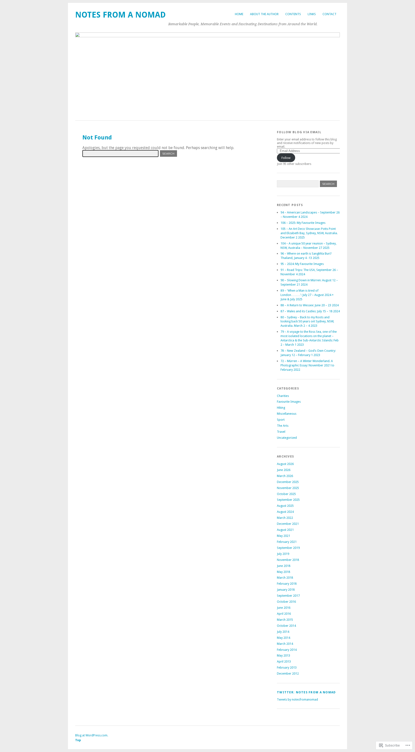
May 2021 (283, 536)
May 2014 (283, 637)
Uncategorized (287, 437)
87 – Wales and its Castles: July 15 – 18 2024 (310, 311)
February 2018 (287, 583)
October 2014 (286, 625)
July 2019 (283, 554)
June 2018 (283, 566)
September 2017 (288, 595)
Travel (281, 431)
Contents (293, 14)
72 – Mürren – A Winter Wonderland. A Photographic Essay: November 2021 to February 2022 (307, 365)
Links (312, 14)
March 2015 (285, 619)
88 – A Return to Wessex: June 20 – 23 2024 (310, 305)
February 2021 (287, 542)
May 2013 (283, 655)
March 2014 (285, 643)
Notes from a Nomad (120, 14)
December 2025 (288, 482)
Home (239, 14)
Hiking (281, 407)
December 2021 (288, 524)
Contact (329, 14)
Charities (283, 396)
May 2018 (283, 572)
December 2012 (288, 673)
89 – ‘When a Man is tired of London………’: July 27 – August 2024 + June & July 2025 (307, 295)
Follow (286, 158)
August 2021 (285, 530)
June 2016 (283, 607)
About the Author (264, 14)
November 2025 (288, 488)
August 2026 (285, 464)
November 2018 (288, 560)
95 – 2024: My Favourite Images (302, 264)
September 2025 (288, 499)
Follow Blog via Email (299, 132)
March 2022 (285, 518)
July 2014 (283, 631)
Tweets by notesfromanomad (297, 699)
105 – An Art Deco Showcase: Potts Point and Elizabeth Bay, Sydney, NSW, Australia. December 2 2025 (309, 233)
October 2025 (286, 494)
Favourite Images (289, 401)
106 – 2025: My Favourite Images (303, 223)
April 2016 (284, 613)
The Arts (282, 425)
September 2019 (288, 548)
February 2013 (287, 667)
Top (78, 740)
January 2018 (286, 589)
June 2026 (283, 470)
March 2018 (285, 577)
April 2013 (284, 661)
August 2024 (285, 512)
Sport (281, 419)
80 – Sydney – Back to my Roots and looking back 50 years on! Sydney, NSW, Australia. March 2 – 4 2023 (307, 321)
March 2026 (285, 476)
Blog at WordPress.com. (91, 735)
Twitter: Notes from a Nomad (306, 692)
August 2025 (285, 506)
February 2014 (287, 650)
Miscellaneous (286, 413)
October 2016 (286, 601)
